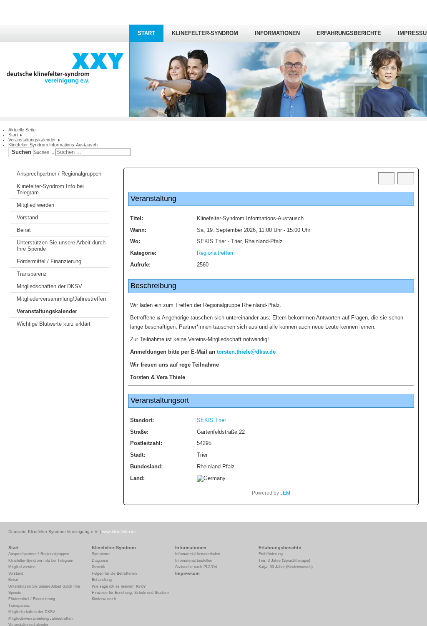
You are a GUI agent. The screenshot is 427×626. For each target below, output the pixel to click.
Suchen (21, 152)
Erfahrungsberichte (348, 33)
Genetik (98, 567)
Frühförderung (271, 554)
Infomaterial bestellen (193, 560)
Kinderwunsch (104, 599)
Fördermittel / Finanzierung (49, 261)
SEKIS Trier (211, 420)
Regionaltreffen (215, 253)
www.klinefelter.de (119, 531)
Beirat (24, 230)
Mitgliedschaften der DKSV (49, 286)
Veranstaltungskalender (47, 311)
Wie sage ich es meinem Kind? (119, 586)
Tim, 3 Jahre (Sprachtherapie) (284, 560)
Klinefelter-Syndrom (205, 33)
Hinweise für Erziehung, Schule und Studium (130, 593)
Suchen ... (44, 152)
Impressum (187, 573)
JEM (285, 492)
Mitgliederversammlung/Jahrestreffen (61, 299)
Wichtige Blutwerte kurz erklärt (53, 324)
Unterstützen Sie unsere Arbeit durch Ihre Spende (61, 245)
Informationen (277, 33)
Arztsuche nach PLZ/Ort (196, 567)
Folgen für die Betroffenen (114, 573)
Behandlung (102, 580)
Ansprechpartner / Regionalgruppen (59, 174)
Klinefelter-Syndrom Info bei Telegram (50, 189)
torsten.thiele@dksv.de (246, 352)
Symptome (101, 554)
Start (146, 33)
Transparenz (32, 274)
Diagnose (100, 560)
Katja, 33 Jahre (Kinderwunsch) (286, 567)
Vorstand (27, 217)
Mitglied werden (35, 205)
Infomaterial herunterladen (197, 554)
